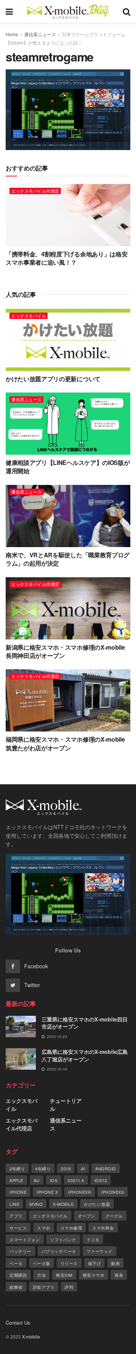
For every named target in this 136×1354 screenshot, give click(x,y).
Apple (16, 1180)
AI (83, 1168)
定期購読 (18, 1275)
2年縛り (17, 1168)
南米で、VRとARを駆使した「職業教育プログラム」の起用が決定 (68, 558)
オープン (86, 1216)
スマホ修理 (71, 1228)
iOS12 (100, 1180)
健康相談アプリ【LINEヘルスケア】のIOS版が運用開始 (68, 466)
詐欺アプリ (44, 1287)
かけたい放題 (97, 1204)
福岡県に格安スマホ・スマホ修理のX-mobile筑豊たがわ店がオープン (65, 743)
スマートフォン (24, 1239)
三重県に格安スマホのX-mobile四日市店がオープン (85, 1022)
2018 (66, 1168)
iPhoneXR (79, 1192)
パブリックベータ (59, 1251)
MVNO (36, 1204)
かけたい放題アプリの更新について (53, 378)
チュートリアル (66, 1104)
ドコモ (93, 1239)
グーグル (114, 1216)
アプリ (16, 1216)
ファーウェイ (100, 1251)
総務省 (16, 1287)
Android (105, 1168)
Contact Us (18, 1322)
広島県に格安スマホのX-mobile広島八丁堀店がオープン (85, 1055)
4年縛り (43, 1168)
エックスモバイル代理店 (35, 191)
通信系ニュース (40, 34)
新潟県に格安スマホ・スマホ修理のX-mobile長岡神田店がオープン (65, 651)
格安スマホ (94, 1275)
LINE (14, 1204)
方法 (41, 1275)
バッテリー (20, 1251)
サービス (18, 1228)
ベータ (16, 1263)
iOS (54, 1180)
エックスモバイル (28, 316)
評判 (69, 1287)
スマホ (43, 1228)
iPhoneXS (112, 1192)
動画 (115, 1263)
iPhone (17, 1192)
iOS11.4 (76, 1180)
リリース (69, 1263)
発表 (118, 1275)
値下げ (94, 1263)
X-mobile (63, 1204)
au (37, 1180)
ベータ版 (41, 1263)
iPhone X (47, 1192)
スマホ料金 (103, 1228)
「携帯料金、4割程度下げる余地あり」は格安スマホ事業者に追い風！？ (66, 258)
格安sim (64, 1275)
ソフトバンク (63, 1239)
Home (12, 34)
